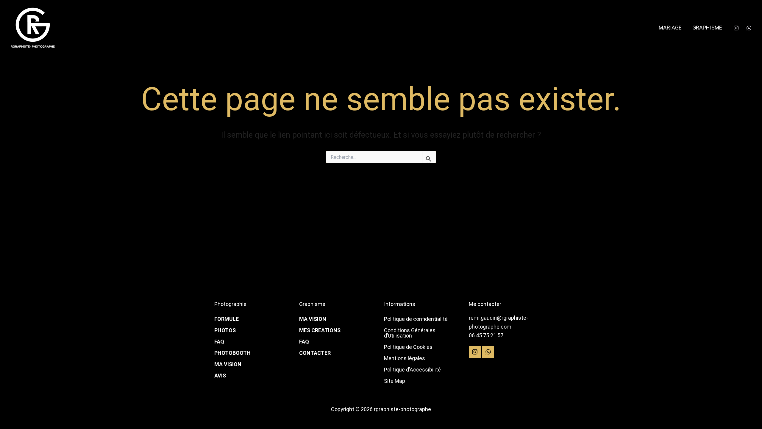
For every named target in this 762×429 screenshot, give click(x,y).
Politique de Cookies (408, 347)
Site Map (394, 381)
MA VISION (227, 364)
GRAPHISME (707, 27)
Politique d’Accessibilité (412, 369)
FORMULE (226, 319)
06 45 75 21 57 (486, 335)
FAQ (219, 341)
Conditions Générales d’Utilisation (409, 333)
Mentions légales (404, 358)
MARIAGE (670, 27)
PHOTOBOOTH (232, 353)
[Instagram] (736, 28)
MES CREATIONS (320, 330)
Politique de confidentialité (416, 319)
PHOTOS (225, 330)
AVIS (220, 375)
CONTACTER (315, 353)
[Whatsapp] (749, 28)
